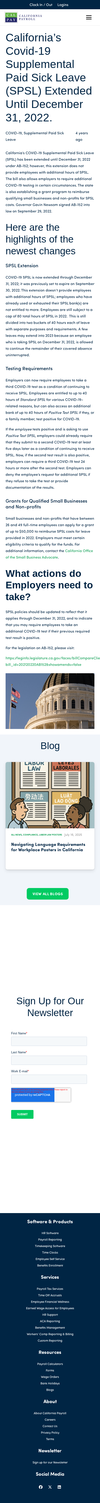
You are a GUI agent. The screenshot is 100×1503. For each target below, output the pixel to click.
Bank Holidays (50, 1383)
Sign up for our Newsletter (50, 1462)
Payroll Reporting (50, 1239)
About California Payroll (50, 1413)
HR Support (50, 1314)
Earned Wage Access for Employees (50, 1308)
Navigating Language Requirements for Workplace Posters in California (48, 846)
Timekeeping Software (50, 1246)
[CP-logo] (23, 17)
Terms (50, 1439)
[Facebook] (40, 1487)
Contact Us (50, 1426)
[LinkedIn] (59, 1487)
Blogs (50, 1390)
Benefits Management (50, 1327)
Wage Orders (50, 1377)
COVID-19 (14, 133)
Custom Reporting (50, 1340)
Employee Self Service (50, 1259)
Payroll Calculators (50, 1364)
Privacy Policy (50, 1432)
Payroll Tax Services (50, 1289)
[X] (50, 1487)
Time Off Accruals (50, 1295)
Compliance (30, 834)
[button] (89, 17)
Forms (50, 1370)
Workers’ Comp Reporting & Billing (50, 1334)
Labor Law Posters (50, 834)
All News (16, 834)
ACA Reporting (50, 1321)
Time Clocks (50, 1252)
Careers (50, 1419)
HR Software (50, 1233)
